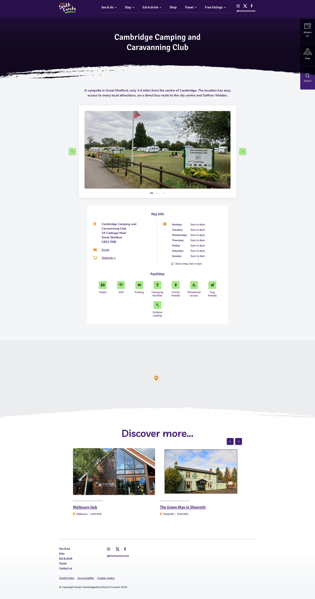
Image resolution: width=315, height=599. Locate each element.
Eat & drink (65, 558)
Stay (61, 553)
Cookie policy (106, 578)
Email (105, 250)
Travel (62, 563)
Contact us (65, 568)
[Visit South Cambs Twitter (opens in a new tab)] (117, 548)
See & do (64, 548)
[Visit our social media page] (238, 6)
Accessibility (85, 578)
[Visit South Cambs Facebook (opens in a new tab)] (125, 549)
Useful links (66, 578)
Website (107, 258)
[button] (72, 151)
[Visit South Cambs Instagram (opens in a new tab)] (108, 549)
